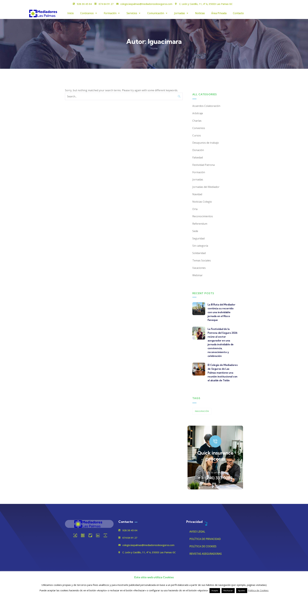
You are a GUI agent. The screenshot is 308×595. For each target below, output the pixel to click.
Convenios (198, 128)
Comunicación (155, 13)
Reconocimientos (202, 216)
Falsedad (197, 157)
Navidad (197, 194)
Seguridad (198, 238)
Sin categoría (200, 245)
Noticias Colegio (202, 201)
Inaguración (202, 411)
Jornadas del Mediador (205, 187)
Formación (110, 13)
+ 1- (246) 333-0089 (215, 477)
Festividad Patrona (203, 165)
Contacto (238, 13)
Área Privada (219, 13)
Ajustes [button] (241, 590)
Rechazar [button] (228, 590)
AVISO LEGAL (197, 531)
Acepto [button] (214, 590)
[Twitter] (90, 535)
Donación (198, 150)
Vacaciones (199, 268)
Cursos (196, 135)
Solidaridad (199, 253)
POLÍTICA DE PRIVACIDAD (205, 539)
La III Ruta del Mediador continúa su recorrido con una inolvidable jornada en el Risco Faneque (221, 312)
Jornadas (179, 13)
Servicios (132, 13)
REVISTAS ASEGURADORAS (205, 553)
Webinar (197, 275)
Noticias (200, 13)
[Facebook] (75, 535)
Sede (195, 231)
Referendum (199, 223)
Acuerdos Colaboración (206, 106)
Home (154, 48)
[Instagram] (83, 535)
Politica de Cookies (258, 590)
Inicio (70, 13)
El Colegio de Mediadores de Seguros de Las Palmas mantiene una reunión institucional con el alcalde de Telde (223, 372)
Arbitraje (197, 113)
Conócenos (87, 13)
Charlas (196, 120)
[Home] (89, 524)
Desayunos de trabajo (205, 142)
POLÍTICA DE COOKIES (202, 546)
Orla (194, 209)
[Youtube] (105, 535)
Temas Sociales (201, 260)
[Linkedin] (98, 535)
